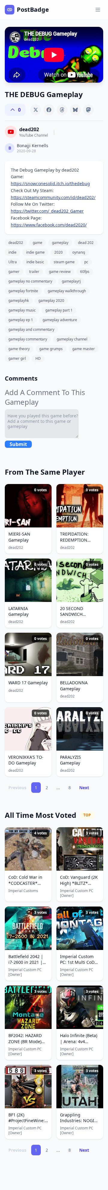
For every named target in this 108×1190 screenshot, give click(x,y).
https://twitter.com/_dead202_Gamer (47, 211)
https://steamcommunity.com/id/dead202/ (53, 197)
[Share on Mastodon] (88, 109)
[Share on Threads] (62, 109)
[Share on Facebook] (49, 109)
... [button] (58, 787)
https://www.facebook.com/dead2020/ (49, 225)
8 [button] (69, 787)
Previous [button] (17, 787)
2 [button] (47, 787)
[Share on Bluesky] (75, 109)
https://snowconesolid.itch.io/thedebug (50, 183)
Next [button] (84, 787)
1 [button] (36, 787)
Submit (18, 444)
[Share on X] (35, 109)
